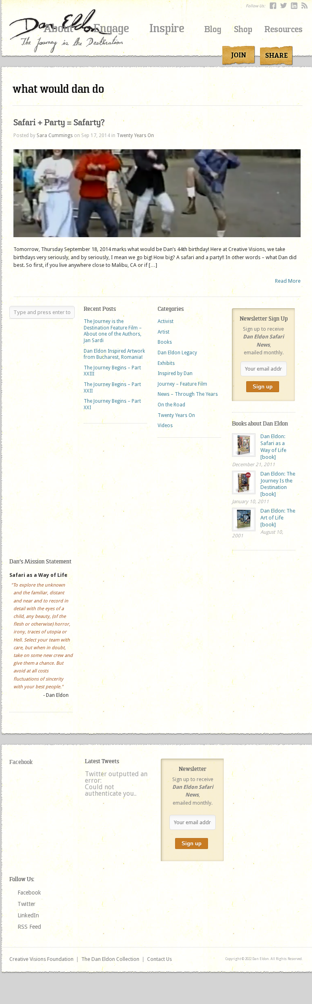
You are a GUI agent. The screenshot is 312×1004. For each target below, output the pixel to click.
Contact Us (159, 959)
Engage (111, 28)
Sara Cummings (55, 135)
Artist (163, 332)
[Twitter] (283, 5)
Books (165, 342)
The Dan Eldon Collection (110, 959)
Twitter (26, 904)
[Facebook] (273, 5)
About (58, 28)
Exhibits (166, 363)
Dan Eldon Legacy (177, 353)
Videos (165, 425)
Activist (165, 321)
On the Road (171, 405)
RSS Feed (29, 926)
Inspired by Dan (175, 373)
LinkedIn (28, 915)
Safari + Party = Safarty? (58, 123)
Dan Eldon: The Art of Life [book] (277, 518)
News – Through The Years (188, 394)
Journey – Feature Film (182, 384)
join (239, 55)
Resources (283, 29)
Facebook (20, 762)
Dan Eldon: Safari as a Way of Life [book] (273, 446)
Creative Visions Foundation (41, 959)
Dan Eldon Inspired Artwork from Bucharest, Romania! (114, 354)
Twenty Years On (135, 135)
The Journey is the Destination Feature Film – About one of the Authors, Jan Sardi (113, 331)
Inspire (167, 28)
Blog (212, 29)
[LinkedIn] (294, 5)
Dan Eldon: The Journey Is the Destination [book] (277, 484)
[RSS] (304, 5)
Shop (243, 29)
